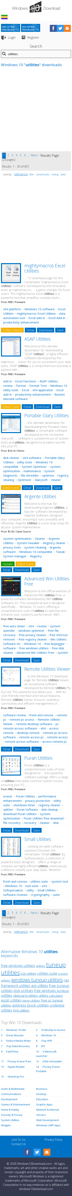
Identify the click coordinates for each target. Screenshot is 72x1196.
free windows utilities (34, 648)
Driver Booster (15, 1035)
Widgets (6, 1125)
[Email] (47, 1152)
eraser (7, 796)
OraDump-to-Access (53, 1030)
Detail (30, 330)
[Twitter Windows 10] (37, 1152)
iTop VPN (46, 1040)
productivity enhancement (21, 322)
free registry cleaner (33, 639)
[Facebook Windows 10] (27, 1152)
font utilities (21, 1010)
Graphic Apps (44, 1104)
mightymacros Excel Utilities (44, 268)
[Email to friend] (67, 28)
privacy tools (12, 547)
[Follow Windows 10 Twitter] (60, 28)
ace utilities (39, 985)
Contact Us (18, 1144)
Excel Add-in (56, 318)
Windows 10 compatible (35, 552)
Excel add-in (36, 318)
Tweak (60, 552)
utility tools (24, 462)
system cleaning (35, 547)
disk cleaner (11, 458)
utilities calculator (51, 995)
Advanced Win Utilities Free (46, 581)
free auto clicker (14, 626)
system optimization (17, 538)
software (9, 648)
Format (21, 386)
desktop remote (28, 733)
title (31, 174)
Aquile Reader (16, 1067)
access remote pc (54, 741)
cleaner (56, 480)
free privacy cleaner (32, 635)
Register (33, 37)
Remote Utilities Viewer (47, 669)
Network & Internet (47, 1109)
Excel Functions (25, 381)
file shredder (30, 475)
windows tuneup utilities (37, 979)
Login (12, 37)
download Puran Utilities (20, 814)
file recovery (12, 823)
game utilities (31, 1000)
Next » (35, 155)
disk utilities (23, 990)
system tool (59, 881)
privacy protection (37, 801)
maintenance (32, 471)
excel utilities (11, 1000)
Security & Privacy (12, 1115)
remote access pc (31, 737)
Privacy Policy (53, 1139)
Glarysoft (41, 480)
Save (60, 330)
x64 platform (12, 309)
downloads (42, 174)
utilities (40, 966)
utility (30, 890)
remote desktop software (34, 724)
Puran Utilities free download (44, 818)
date (63, 174)
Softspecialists (13, 890)
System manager (15, 556)
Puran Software (27, 809)
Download (45, 330)
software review (14, 715)
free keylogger (54, 644)
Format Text (38, 386)
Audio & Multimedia (12, 1089)
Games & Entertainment (15, 1104)
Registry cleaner (54, 543)
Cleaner (40, 538)
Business (41, 1089)
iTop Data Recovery (18, 1046)
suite (56, 895)
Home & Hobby (10, 1109)
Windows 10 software (39, 309)
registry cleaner (49, 805)
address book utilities (30, 1005)
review (42, 626)
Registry (36, 556)
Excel (25, 390)
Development (9, 1099)
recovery (30, 823)
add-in (7, 381)
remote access (57, 737)
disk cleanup (49, 809)
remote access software (22, 741)
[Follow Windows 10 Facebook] (53, 28)
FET (43, 1046)
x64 (31, 626)
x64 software (32, 458)
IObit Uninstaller (52, 1061)
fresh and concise (41, 715)
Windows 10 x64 (16, 1030)
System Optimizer (34, 467)
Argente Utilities (40, 496)
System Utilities (10, 1120)
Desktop (41, 1094)
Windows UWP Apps (48, 1125)
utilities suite (39, 881)
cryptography (40, 895)
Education (42, 1099)
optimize (48, 475)
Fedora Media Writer (18, 1040)
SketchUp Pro (16, 1076)
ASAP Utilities (37, 339)
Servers (41, 1115)
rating (55, 174)
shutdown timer (24, 805)
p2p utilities (28, 973)
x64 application (42, 390)
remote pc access (22, 719)
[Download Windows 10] (36, 7)
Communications (11, 1094)
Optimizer (24, 480)
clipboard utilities (25, 995)
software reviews (15, 895)
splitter (8, 809)
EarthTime (12, 1051)
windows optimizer (31, 630)
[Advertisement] (36, 111)
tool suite (31, 886)
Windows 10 (32, 644)
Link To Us (18, 1139)
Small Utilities (37, 839)
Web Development (47, 1120)
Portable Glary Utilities (46, 415)
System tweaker (28, 543)
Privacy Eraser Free (19, 1061)
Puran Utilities (38, 758)
